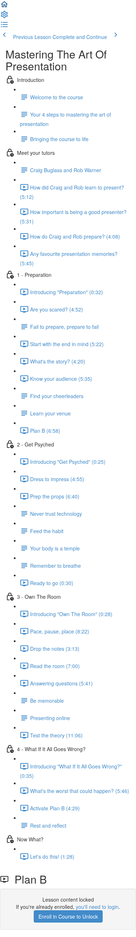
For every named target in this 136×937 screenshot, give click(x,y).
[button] (4, 6)
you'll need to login (97, 906)
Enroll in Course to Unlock (68, 916)
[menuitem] (4, 16)
